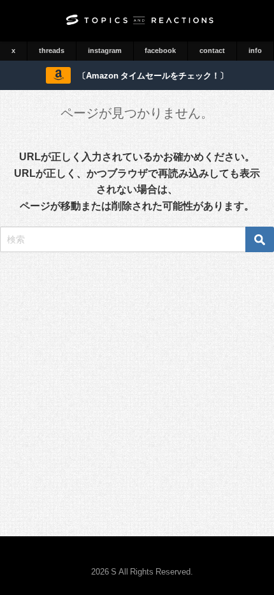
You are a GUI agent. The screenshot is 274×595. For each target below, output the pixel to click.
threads (51, 50)
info (255, 50)
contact (212, 50)
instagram (105, 50)
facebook (160, 50)
